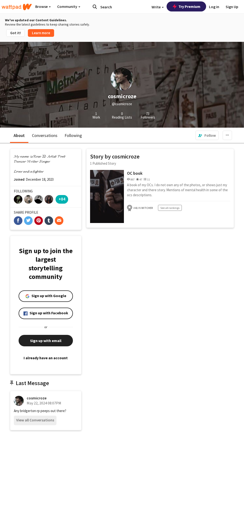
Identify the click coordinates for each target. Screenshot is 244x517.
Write (156, 7)
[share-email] (59, 220)
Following (73, 135)
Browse (41, 6)
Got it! (15, 33)
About (19, 135)
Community (67, 6)
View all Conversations (35, 420)
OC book (134, 173)
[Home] (17, 6)
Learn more (41, 33)
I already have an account (46, 357)
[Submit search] (94, 7)
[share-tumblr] (49, 220)
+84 (62, 199)
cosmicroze (36, 398)
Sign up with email (45, 340)
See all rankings (169, 208)
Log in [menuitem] (214, 6)
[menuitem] (207, 135)
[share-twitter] (28, 220)
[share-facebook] (18, 220)
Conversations (44, 135)
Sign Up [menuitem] (232, 6)
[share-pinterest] (38, 220)
